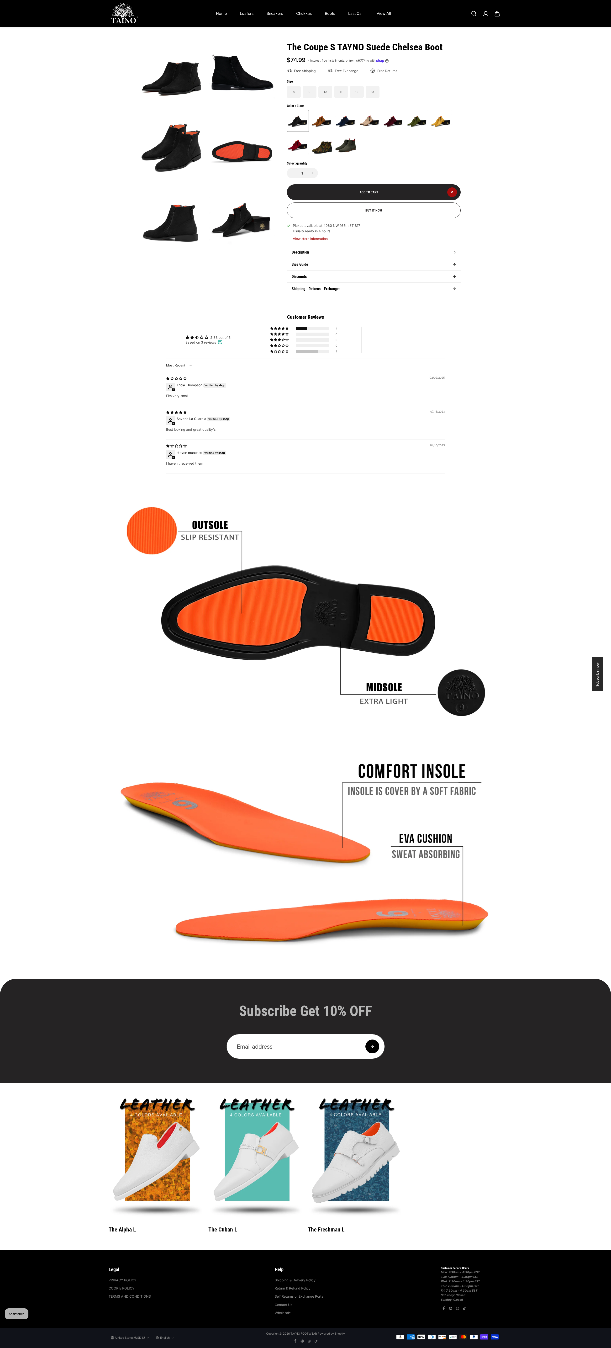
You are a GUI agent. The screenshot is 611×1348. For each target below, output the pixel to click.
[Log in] (485, 13)
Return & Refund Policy (293, 1288)
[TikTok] (464, 1308)
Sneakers (275, 13)
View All (384, 13)
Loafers (246, 13)
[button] (279, 328)
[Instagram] (457, 1308)
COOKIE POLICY (122, 1288)
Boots (330, 13)
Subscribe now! (597, 674)
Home (221, 13)
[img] (176, 378)
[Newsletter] (372, 1046)
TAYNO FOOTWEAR (303, 1333)
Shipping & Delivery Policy (295, 1280)
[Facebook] (444, 1308)
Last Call (355, 13)
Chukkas (304, 13)
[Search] (474, 13)
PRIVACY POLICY (123, 1280)
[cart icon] (497, 13)
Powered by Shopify (331, 1333)
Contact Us (283, 1305)
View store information (310, 239)
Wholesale (283, 1313)
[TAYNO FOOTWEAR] (124, 13)
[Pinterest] (450, 1308)
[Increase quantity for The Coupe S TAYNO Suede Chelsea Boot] (312, 173)
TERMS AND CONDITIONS (130, 1296)
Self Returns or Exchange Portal (299, 1296)
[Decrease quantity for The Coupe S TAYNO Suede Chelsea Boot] (292, 173)
